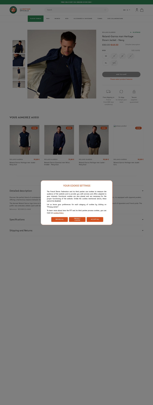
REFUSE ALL (60, 219)
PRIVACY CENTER (77, 219)
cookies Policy (58, 213)
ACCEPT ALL (95, 219)
